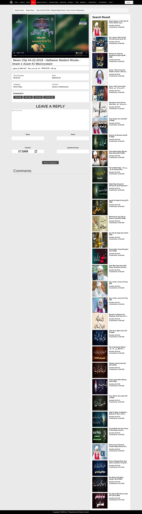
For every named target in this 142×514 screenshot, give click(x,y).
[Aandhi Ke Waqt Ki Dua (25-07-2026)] (100, 207)
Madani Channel (42, 2)
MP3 (27, 97)
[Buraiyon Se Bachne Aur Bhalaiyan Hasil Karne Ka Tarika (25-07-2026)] (100, 321)
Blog (77, 2)
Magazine (83, 2)
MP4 (17, 97)
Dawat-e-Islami (19, 10)
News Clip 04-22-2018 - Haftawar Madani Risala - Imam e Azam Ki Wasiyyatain (60, 10)
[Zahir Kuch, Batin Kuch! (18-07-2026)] (100, 338)
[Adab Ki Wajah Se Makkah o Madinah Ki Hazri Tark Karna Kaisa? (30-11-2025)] (100, 419)
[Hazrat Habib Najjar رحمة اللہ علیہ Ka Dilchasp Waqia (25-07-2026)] (100, 175)
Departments (92, 2)
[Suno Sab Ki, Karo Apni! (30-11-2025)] (100, 403)
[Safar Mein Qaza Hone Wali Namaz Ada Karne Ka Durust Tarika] (100, 272)
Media (33, 2)
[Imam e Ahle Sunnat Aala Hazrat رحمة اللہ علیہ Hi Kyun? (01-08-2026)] (100, 93)
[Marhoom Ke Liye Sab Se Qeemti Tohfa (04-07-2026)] (100, 223)
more (110, 2)
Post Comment (50, 163)
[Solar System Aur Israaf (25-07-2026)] (100, 126)
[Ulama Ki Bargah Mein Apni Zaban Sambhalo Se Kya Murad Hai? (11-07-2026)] (100, 468)
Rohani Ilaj (63, 2)
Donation (70, 2)
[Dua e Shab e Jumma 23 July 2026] (100, 305)
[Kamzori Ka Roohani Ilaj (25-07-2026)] (100, 142)
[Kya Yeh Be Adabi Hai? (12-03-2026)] (100, 240)
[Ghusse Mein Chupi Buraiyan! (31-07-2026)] (100, 256)
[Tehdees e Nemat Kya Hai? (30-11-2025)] (100, 370)
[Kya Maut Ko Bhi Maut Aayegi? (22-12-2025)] (100, 484)
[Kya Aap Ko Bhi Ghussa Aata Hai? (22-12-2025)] (100, 501)
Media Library (30, 10)
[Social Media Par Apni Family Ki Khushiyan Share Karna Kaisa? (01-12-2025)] (100, 435)
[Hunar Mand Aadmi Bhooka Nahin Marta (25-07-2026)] (100, 158)
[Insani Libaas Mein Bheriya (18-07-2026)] (100, 387)
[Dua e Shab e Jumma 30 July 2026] (100, 289)
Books (28, 2)
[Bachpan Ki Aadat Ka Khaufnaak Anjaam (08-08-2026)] (100, 61)
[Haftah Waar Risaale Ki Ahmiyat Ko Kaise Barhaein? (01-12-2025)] (100, 191)
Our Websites (103, 2)
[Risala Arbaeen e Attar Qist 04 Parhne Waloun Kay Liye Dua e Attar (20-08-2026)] (100, 28)
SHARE (48, 97)
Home (16, 2)
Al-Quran (22, 2)
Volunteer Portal (53, 2)
